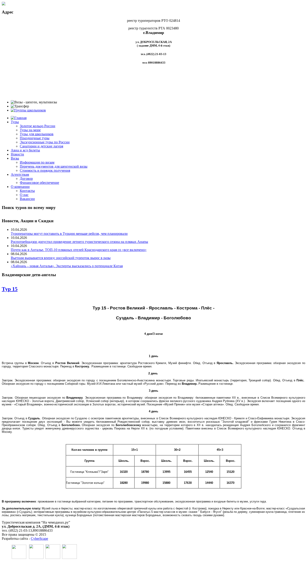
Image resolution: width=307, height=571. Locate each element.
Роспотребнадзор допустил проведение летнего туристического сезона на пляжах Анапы (79, 242)
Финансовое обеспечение (39, 182)
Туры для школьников (36, 134)
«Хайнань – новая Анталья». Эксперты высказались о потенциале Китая (67, 266)
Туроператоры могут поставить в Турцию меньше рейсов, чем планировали (69, 234)
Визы (15, 158)
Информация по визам (37, 162)
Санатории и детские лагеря (41, 146)
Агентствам (20, 174)
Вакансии (27, 199)
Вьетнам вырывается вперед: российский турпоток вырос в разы (61, 258)
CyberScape (39, 538)
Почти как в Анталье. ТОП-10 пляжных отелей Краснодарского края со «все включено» (79, 250)
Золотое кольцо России (37, 126)
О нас (24, 195)
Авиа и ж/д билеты (25, 150)
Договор (26, 178)
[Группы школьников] (28, 110)
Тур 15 (10, 289)
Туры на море (30, 130)
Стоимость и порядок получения (45, 170)
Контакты (27, 191)
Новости (17, 154)
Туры (15, 122)
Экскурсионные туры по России (45, 142)
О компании (20, 187)
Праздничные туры (34, 138)
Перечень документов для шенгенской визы (53, 166)
